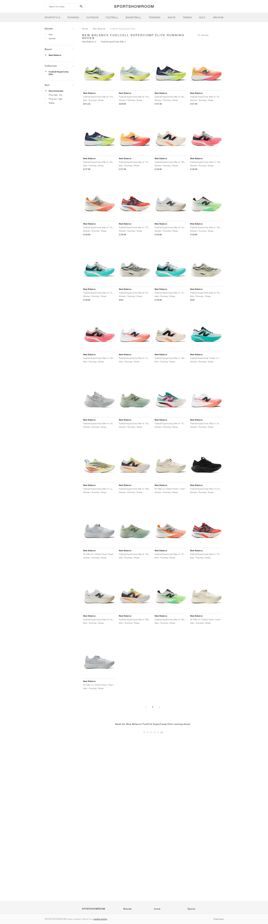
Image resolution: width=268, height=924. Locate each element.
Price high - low (55, 95)
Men (51, 34)
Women (52, 38)
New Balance (55, 55)
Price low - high (55, 99)
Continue (218, 919)
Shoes (85, 29)
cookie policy (100, 919)
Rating (51, 103)
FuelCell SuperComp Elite (59, 73)
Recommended (56, 91)
